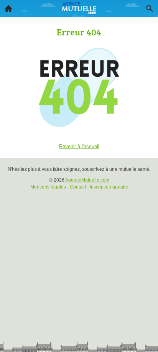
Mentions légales (48, 187)
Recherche (149, 8)
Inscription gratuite (109, 187)
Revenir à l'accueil (79, 146)
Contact (78, 187)
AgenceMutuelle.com (87, 180)
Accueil (8, 8)
